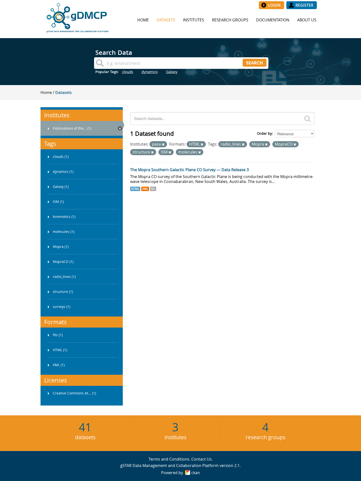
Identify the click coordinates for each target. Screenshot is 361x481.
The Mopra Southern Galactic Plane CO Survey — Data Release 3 (189, 169)
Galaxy (172, 71)
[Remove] (163, 144)
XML (145, 189)
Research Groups (230, 20)
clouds (127, 71)
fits (153, 189)
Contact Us (201, 459)
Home (143, 20)
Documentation (272, 20)
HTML (135, 189)
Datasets (166, 20)
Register (304, 5)
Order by (264, 133)
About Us (306, 20)
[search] (307, 118)
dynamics (149, 71)
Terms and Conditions (169, 459)
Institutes (193, 20)
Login (274, 5)
